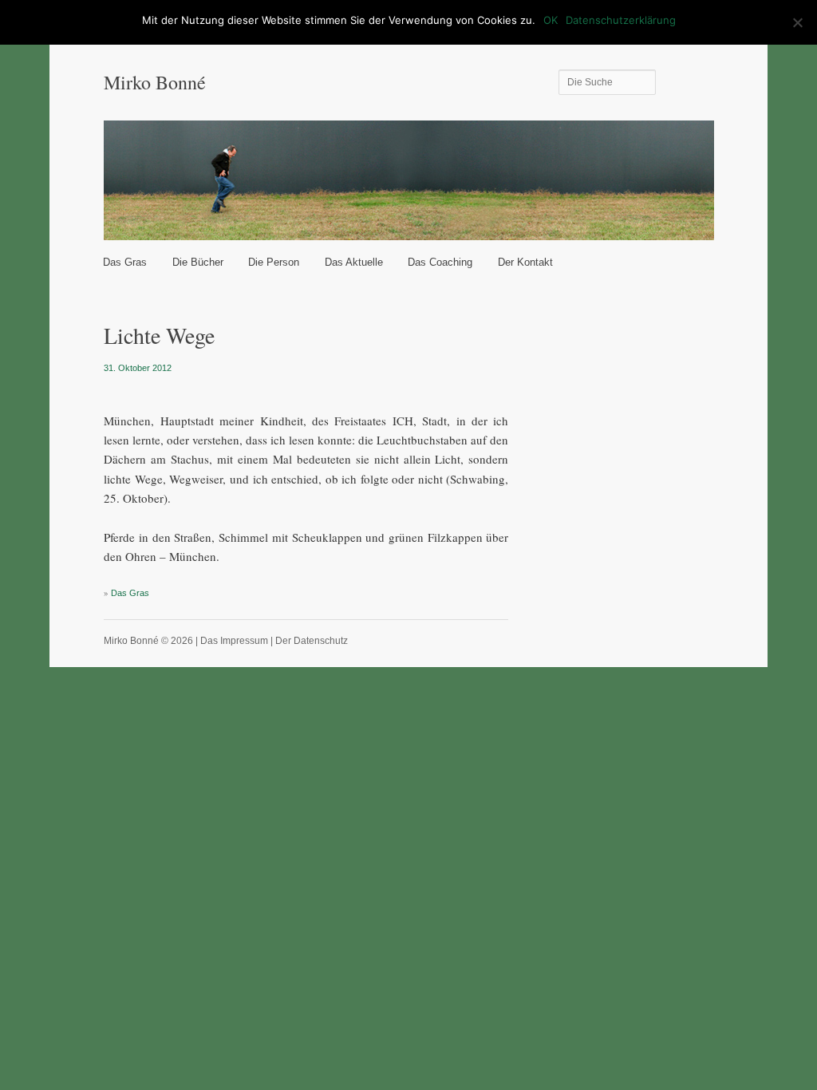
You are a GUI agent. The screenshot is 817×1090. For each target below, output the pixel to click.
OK (550, 20)
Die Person (273, 262)
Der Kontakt (525, 262)
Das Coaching (440, 262)
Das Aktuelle (354, 262)
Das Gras (125, 262)
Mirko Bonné (155, 82)
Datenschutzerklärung (621, 20)
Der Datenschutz (311, 640)
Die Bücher (197, 262)
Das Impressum (234, 640)
